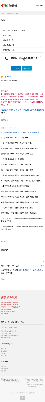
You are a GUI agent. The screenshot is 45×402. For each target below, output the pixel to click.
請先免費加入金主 (26, 270)
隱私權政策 (4, 351)
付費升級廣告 (5, 369)
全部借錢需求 (10, 13)
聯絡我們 (3, 371)
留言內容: (4, 250)
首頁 (3, 13)
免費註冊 (27, 68)
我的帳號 (3, 366)
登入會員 (16, 68)
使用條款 (3, 353)
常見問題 (3, 355)
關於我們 (3, 349)
